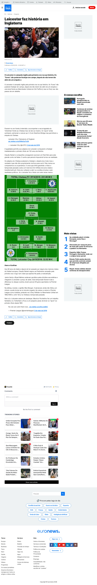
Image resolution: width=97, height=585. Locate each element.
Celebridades (62, 510)
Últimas (19, 549)
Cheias (43, 519)
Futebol (9, 323)
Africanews (20, 559)
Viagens (3, 557)
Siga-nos (20, 552)
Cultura (3, 559)
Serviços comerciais (39, 544)
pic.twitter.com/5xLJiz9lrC (38, 307)
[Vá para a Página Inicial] (8, 8)
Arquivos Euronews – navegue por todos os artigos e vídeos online (8, 572)
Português (6, 2)
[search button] (65, 2)
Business (4, 546)
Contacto (36, 556)
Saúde (50, 510)
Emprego (36, 559)
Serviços (20, 538)
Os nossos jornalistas (7, 567)
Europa (3, 541)
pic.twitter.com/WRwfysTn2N (18, 141)
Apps (19, 554)
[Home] (5, 14)
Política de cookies (39, 549)
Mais (34, 538)
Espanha (66, 505)
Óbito (46, 514)
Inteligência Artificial (60, 514)
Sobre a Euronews (39, 541)
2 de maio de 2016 (33, 145)
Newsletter (55, 550)
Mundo (3, 544)
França (41, 510)
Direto (92, 7)
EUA (31, 510)
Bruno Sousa (9, 63)
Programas (4, 565)
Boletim (19, 544)
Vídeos (3, 562)
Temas (3, 538)
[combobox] (75, 2)
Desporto (16, 14)
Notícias (10, 14)
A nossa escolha (73, 95)
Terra (2, 549)
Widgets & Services (23, 557)
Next (2, 552)
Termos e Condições (39, 546)
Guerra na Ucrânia (52, 505)
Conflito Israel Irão (34, 505)
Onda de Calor (34, 514)
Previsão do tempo (23, 546)
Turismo (53, 519)
